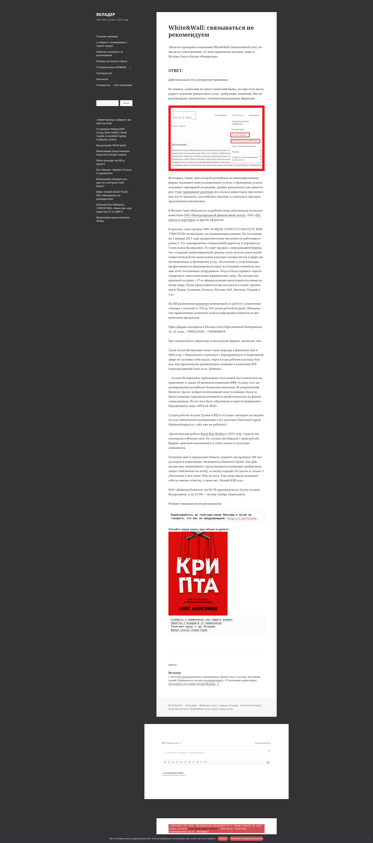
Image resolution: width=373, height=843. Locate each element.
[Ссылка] (198, 762)
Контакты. (227, 828)
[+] (205, 762)
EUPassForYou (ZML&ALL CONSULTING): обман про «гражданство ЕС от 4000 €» (114, 208)
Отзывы (233, 705)
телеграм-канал (213, 680)
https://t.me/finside (242, 518)
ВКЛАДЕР (105, 14)
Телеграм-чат (104, 73)
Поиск (126, 103)
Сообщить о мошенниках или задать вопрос (202, 619)
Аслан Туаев (211, 708)
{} (201, 762)
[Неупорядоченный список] (185, 762)
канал (189, 626)
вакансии (202, 303)
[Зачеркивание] (177, 762)
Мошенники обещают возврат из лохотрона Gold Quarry (112, 182)
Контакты (102, 79)
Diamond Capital (252, 705)
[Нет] (369, 838)
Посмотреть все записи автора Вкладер (192, 683)
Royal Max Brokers (213, 434)
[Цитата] (189, 762)
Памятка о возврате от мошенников (109, 53)
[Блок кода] (193, 762)
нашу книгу (190, 529)
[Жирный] (165, 762)
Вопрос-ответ (210, 705)
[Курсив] (169, 762)
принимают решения (198, 192)
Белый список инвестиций (189, 630)
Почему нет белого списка (111, 61)
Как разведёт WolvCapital (111, 145)
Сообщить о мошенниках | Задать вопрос (112, 44)
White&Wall (196, 708)
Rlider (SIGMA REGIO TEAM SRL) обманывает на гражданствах (111, 195)
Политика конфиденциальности (246, 838)
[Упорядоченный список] (181, 762)
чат (200, 626)
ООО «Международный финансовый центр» (215, 215)
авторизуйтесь (263, 743)
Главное (223, 705)
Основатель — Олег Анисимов (114, 85)
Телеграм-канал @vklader (111, 67)
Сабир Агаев (226, 708)
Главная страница (107, 36)
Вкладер (192, 705)
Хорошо (223, 838)
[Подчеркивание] (173, 762)
